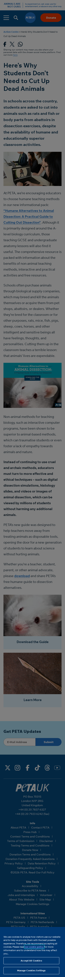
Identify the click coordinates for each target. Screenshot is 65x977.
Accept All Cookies (31, 960)
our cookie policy (34, 946)
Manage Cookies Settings (31, 970)
